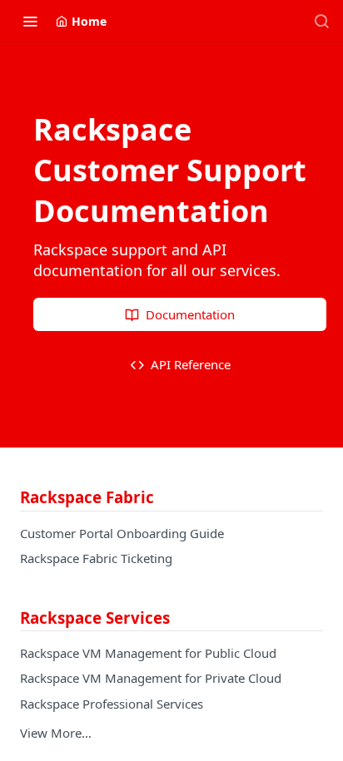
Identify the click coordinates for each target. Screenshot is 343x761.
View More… (56, 732)
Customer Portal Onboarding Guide (122, 533)
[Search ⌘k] (321, 20)
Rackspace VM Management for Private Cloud (150, 678)
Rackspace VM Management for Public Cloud (148, 653)
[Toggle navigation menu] (30, 20)
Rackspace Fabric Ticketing (96, 558)
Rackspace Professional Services (111, 703)
